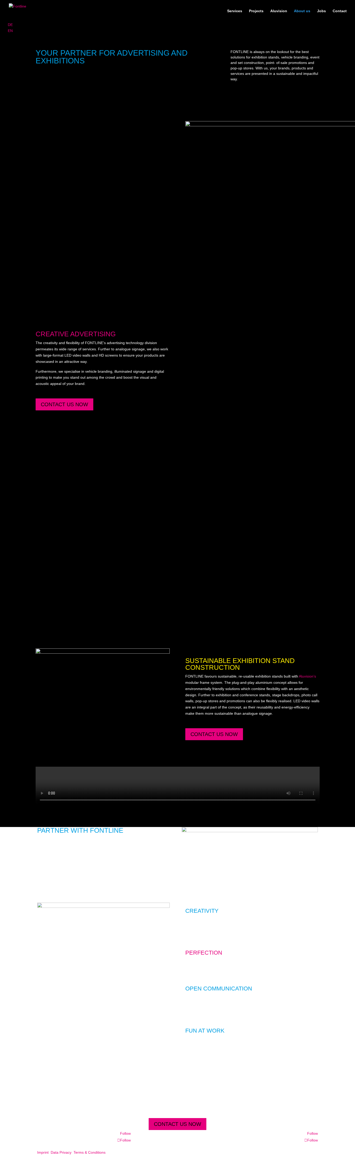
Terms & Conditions (90, 1152)
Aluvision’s (307, 676)
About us (302, 11)
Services (234, 11)
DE (10, 25)
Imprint (43, 1152)
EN (10, 31)
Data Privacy (61, 1152)
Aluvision (278, 11)
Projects (256, 11)
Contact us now (64, 404)
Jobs (321, 11)
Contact (340, 11)
